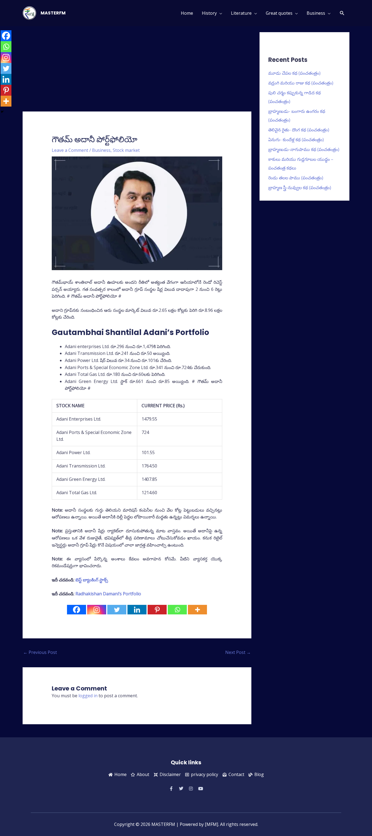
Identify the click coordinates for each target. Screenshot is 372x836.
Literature (241, 13)
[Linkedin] (137, 609)
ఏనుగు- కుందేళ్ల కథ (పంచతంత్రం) (296, 140)
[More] (197, 609)
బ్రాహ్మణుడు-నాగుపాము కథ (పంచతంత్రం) (303, 149)
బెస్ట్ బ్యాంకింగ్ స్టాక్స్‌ (91, 580)
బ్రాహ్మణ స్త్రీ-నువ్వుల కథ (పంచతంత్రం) (299, 188)
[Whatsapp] (177, 609)
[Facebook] (76, 609)
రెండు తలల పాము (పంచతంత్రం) (295, 178)
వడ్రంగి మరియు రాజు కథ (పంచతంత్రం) (300, 83)
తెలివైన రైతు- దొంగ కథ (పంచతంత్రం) (298, 130)
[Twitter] (116, 609)
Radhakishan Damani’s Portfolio (108, 594)
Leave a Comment (70, 150)
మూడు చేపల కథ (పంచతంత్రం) (294, 73)
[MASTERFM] (29, 13)
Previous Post (40, 652)
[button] (342, 13)
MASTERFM (53, 13)
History (209, 13)
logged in (87, 696)
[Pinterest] (157, 609)
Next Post (238, 652)
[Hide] (2, 112)
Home (187, 13)
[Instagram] (96, 609)
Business (316, 13)
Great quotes (279, 13)
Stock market (126, 150)
